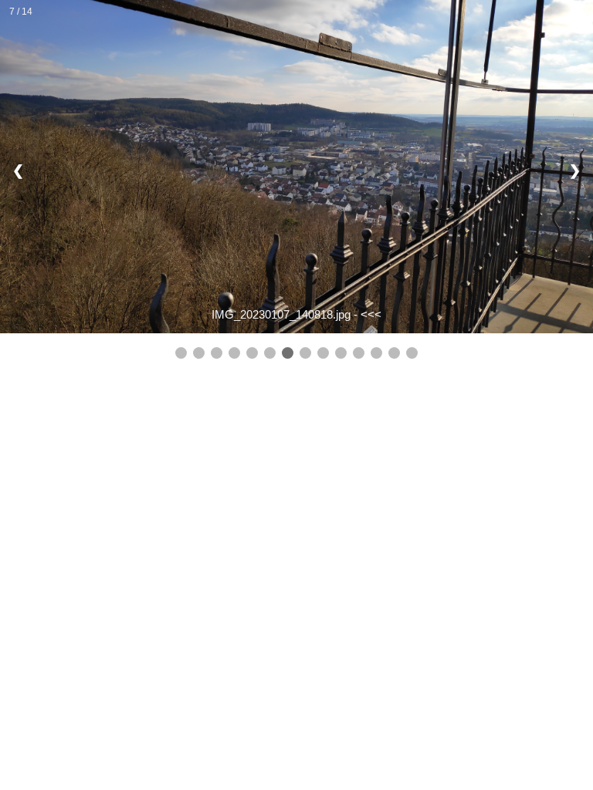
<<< (371, 314)
